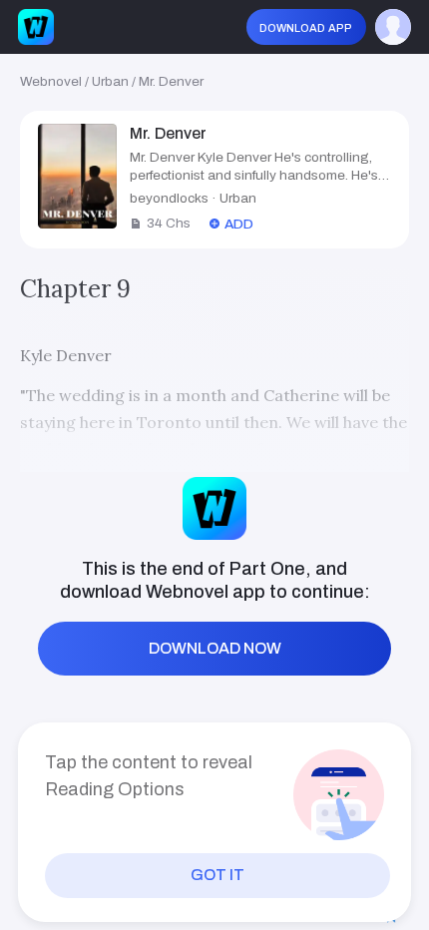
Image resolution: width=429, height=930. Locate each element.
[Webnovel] (36, 27)
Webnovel (51, 81)
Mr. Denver (171, 81)
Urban (110, 81)
